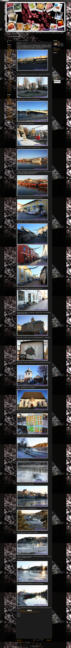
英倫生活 (8, 56)
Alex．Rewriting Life (10, 115)
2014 (9, 89)
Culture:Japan (9, 99)
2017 (9, 71)
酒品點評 (8, 57)
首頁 (34, 640)
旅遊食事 (8, 53)
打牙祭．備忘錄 (9, 100)
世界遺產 (20, 611)
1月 (9, 85)
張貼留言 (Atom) (21, 642)
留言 (55, 82)
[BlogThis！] (28, 610)
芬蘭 (34, 611)
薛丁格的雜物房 (9, 108)
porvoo (38, 611)
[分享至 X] (29, 610)
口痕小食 (8, 47)
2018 (9, 70)
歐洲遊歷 (8, 55)
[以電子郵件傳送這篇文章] (27, 610)
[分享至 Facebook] (30, 610)
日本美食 (8, 54)
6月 (9, 76)
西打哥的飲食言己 (10, 104)
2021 (9, 66)
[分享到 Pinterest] (31, 610)
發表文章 (56, 80)
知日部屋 (8, 98)
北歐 (23, 611)
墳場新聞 (8, 96)
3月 (9, 80)
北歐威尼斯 (25, 611)
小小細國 (8, 48)
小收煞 (8, 97)
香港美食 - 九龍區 (10, 60)
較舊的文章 (49, 640)
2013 (9, 90)
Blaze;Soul (8, 111)
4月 (9, 79)
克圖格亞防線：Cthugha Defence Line (11, 110)
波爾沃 (32, 611)
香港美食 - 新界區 (10, 61)
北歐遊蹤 (29, 611)
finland (36, 611)
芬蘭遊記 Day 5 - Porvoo (11, 82)
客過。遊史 (9, 112)
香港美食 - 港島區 (10, 62)
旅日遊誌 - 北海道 (10, 49)
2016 (9, 86)
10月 (10, 75)
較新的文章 (19, 640)
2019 (9, 69)
